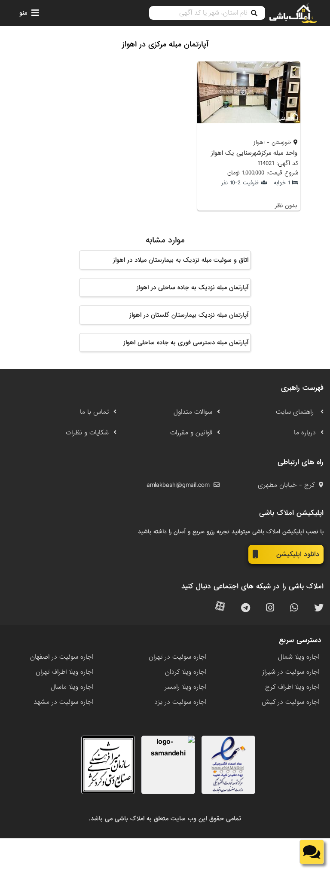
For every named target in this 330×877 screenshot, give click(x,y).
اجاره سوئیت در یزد (180, 702)
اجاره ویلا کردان (185, 672)
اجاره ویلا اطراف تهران (64, 672)
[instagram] (270, 608)
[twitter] (319, 608)
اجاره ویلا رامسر (185, 687)
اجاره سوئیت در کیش (290, 702)
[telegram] (245, 608)
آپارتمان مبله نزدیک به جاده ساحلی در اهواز (192, 287)
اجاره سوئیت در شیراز (290, 672)
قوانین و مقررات (191, 433)
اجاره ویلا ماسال (72, 687)
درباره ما (305, 433)
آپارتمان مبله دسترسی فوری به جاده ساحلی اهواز (185, 342)
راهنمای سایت (296, 412)
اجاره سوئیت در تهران (177, 657)
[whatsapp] (294, 608)
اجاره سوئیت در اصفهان (61, 657)
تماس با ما (94, 412)
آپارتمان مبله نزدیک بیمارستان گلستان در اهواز (188, 315)
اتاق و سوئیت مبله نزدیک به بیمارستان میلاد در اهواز (180, 260)
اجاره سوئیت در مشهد (63, 702)
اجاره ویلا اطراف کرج (292, 687)
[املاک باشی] (293, 13)
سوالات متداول (193, 412)
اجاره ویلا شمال (298, 657)
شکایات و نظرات (87, 433)
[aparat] (220, 608)
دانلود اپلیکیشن (297, 554)
